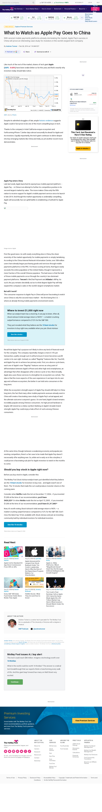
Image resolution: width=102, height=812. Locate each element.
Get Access (73, 105)
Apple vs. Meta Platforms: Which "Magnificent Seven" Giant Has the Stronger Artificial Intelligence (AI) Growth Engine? (55, 568)
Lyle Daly (38, 558)
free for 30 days (23, 642)
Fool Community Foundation (89, 758)
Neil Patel (60, 589)
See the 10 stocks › (15, 525)
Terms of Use (10, 778)
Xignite (19, 757)
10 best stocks (48, 325)
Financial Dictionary (76, 756)
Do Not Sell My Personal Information (55, 780)
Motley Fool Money (52, 767)
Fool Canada (64, 749)
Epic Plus (52, 756)
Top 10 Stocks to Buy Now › (95, 9)
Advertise (37, 761)
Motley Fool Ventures (90, 754)
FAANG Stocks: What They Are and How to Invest (32, 596)
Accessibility (79, 2)
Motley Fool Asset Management (89, 746)
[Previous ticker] (6, 17)
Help (98, 2)
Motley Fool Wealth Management (90, 750)
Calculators (76, 752)
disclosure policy (55, 644)
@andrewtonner (39, 629)
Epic (50, 753)
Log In (90, 2)
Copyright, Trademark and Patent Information (73, 778)
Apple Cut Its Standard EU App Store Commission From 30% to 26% (13, 565)
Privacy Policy (22, 778)
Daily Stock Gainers (88, 18)
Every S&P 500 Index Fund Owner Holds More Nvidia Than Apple (13, 596)
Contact (36, 758)
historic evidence (46, 121)
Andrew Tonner (11, 46)
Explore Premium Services (24, 26)
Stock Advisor (51, 749)
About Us (37, 746)
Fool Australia (64, 746)
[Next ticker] (81, 17)
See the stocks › (17, 334)
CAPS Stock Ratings (76, 744)
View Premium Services (85, 721)
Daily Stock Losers (91, 21)
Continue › (15, 682)
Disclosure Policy (35, 778)
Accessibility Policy (49, 778)
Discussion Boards (76, 748)
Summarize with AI (43, 52)
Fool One (52, 763)
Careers (36, 749)
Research (37, 752)
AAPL (7, 68)
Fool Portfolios (52, 759)
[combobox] (17, 2)
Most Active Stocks (89, 15)
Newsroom (37, 755)
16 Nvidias (11, 661)
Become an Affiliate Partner (90, 762)
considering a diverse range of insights (14, 644)
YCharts (14, 115)
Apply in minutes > (83, 148)
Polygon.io (27, 757)
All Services (53, 746)
